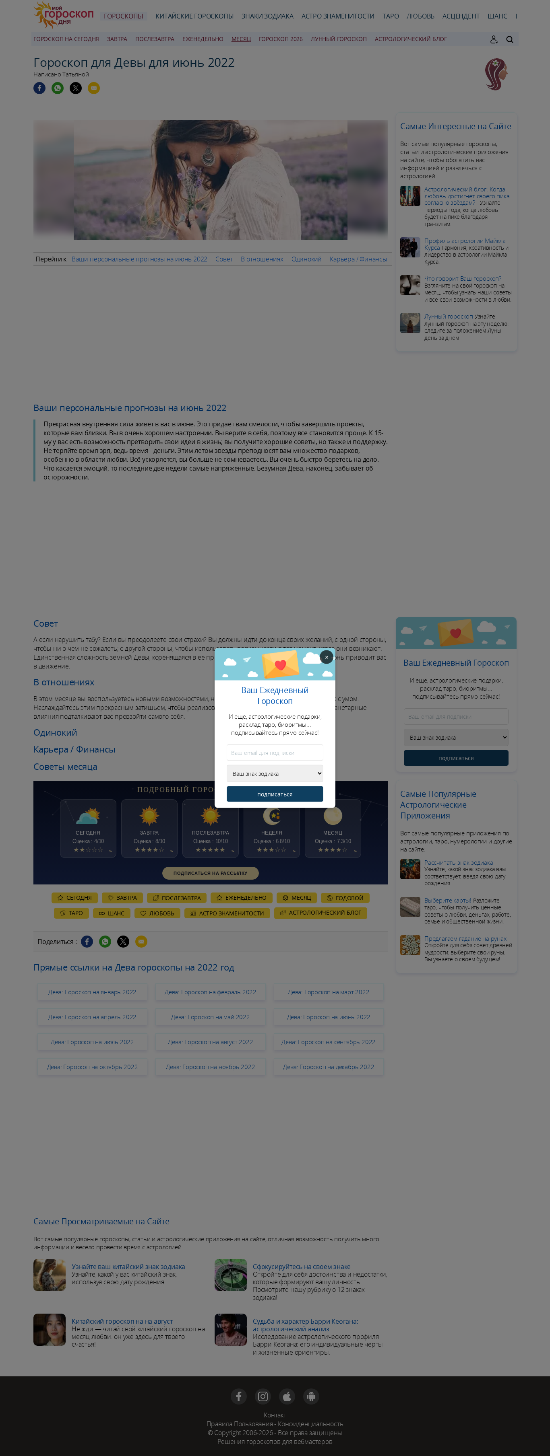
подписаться (275, 794)
